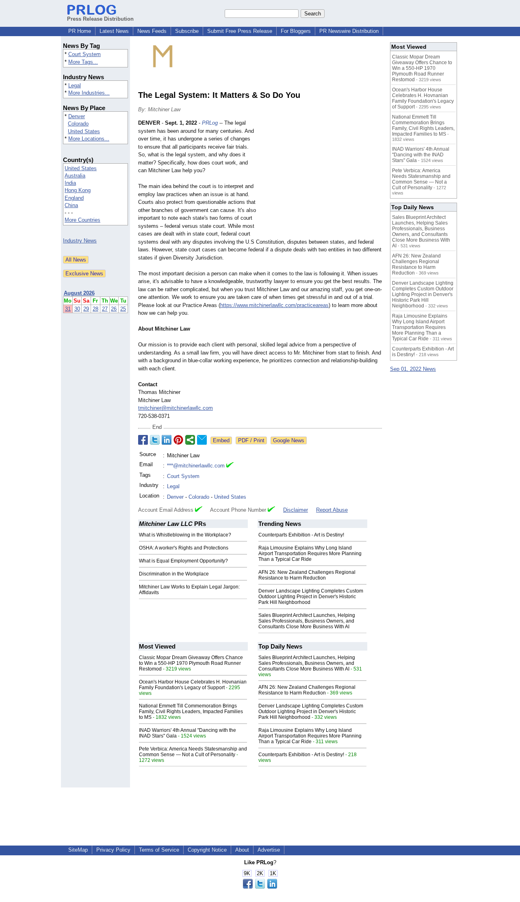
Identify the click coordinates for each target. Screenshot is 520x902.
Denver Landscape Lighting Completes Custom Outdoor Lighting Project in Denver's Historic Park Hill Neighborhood (310, 596)
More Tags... (83, 62)
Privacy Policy (113, 850)
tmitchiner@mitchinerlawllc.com (175, 408)
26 (114, 309)
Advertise (269, 850)
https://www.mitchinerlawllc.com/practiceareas (274, 305)
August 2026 (79, 293)
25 (123, 309)
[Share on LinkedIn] (166, 440)
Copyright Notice (207, 850)
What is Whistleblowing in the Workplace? (185, 535)
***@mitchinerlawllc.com (196, 466)
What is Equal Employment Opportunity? (183, 561)
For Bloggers (296, 31)
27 (105, 309)
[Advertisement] (321, 178)
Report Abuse (332, 510)
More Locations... (88, 139)
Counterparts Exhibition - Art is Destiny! (301, 535)
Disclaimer (295, 510)
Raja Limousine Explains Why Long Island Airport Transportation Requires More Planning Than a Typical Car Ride (310, 553)
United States (84, 131)
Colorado (78, 124)
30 (77, 309)
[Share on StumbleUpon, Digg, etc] (190, 440)
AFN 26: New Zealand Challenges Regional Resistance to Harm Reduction (306, 575)
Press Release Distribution (100, 19)
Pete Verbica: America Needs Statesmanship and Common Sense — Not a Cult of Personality (193, 751)
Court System (84, 54)
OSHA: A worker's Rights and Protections (183, 548)
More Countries (82, 220)
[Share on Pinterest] (178, 440)
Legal (74, 85)
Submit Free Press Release (239, 31)
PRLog (210, 123)
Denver (76, 116)
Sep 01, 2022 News (413, 369)
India (70, 183)
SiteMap (78, 850)
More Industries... (89, 93)
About (242, 850)
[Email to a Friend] (202, 440)
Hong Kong (78, 190)
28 (95, 309)
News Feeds (152, 31)
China (71, 205)
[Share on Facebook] (143, 440)
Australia (75, 176)
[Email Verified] (230, 466)
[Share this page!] (260, 887)
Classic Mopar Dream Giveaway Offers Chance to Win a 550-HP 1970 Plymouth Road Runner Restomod (191, 663)
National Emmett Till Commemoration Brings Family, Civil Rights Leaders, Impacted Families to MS (191, 711)
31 (68, 309)
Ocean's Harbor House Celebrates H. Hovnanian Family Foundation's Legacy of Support (193, 684)
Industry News (80, 241)
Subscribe (187, 31)
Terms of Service (159, 850)
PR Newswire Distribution (349, 31)
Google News (288, 440)
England (74, 198)
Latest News (114, 31)
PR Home (79, 31)
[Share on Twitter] (155, 440)
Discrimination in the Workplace (174, 574)
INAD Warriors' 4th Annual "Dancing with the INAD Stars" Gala (420, 154)
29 (86, 309)
